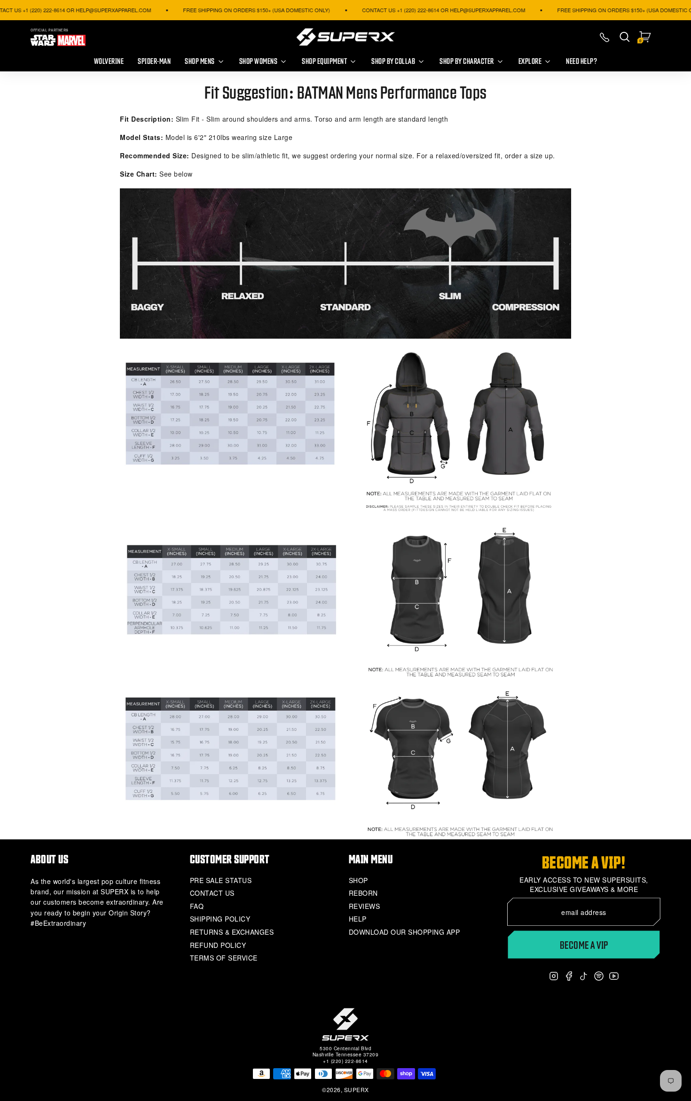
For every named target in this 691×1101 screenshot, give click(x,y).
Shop (358, 880)
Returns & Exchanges (232, 932)
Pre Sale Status (221, 880)
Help (358, 919)
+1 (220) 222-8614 (345, 1061)
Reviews (364, 906)
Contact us (212, 893)
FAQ (197, 906)
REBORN (363, 893)
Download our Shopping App (404, 932)
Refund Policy (218, 945)
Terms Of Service (224, 958)
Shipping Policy (220, 919)
